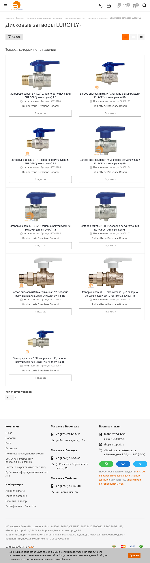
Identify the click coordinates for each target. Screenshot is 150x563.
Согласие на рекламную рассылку (25, 467)
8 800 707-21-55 (114, 434)
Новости (10, 438)
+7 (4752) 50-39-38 (68, 486)
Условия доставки (16, 495)
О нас (8, 432)
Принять (134, 555)
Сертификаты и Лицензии (20, 506)
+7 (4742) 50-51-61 (68, 458)
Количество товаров (18, 391)
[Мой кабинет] (109, 5)
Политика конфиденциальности (24, 453)
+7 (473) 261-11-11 (68, 434)
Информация (14, 484)
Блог (8, 443)
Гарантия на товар (16, 501)
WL (31, 546)
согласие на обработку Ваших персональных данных (122, 475)
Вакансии (11, 448)
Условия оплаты (15, 490)
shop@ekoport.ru (114, 444)
